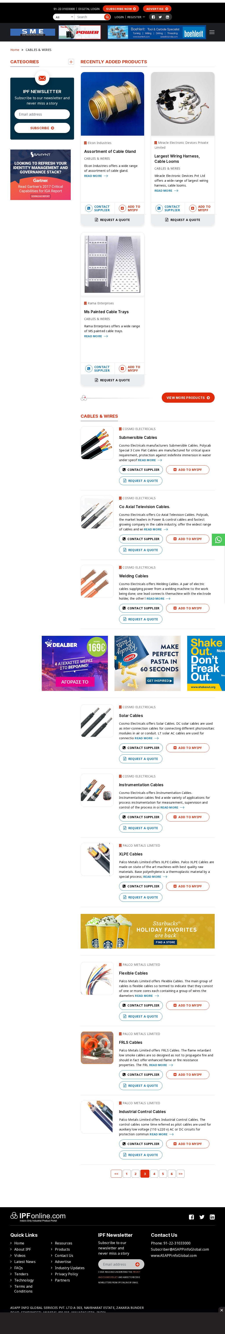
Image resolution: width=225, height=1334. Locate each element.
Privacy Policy (66, 1274)
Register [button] (134, 17)
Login (119, 17)
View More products (186, 398)
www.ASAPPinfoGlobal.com (174, 1255)
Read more (93, 176)
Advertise (155, 9)
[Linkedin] (167, 17)
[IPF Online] (32, 31)
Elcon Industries (99, 143)
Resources (63, 1243)
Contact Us (64, 1255)
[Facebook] (153, 17)
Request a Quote (114, 220)
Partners (62, 1280)
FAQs (18, 1267)
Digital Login (89, 9)
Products (62, 1249)
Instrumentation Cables (141, 785)
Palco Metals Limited (141, 845)
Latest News (25, 1261)
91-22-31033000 (64, 9)
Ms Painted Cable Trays (106, 312)
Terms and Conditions (23, 1289)
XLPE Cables (131, 854)
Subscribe (40, 128)
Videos (20, 1255)
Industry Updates (70, 1267)
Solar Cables (131, 715)
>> (181, 1173)
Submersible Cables (138, 437)
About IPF (22, 1249)
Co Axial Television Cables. (145, 507)
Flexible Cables (133, 973)
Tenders (21, 1274)
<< (116, 1173)
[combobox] (64, 17)
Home (14, 50)
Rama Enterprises (100, 303)
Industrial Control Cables (142, 1111)
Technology (24, 1280)
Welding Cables (134, 576)
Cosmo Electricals (139, 429)
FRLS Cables (131, 1042)
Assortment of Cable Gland (110, 151)
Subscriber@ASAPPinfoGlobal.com (180, 1249)
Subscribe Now (119, 9)
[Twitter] (160, 17)
